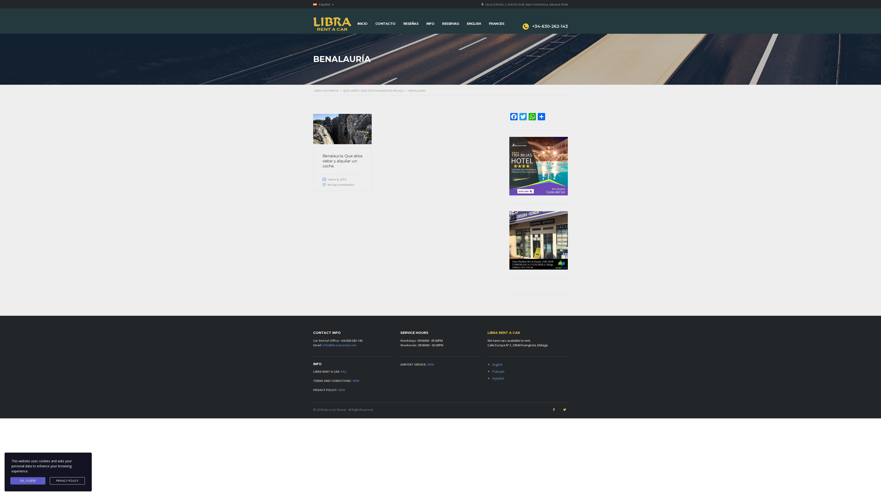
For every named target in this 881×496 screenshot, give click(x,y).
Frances (497, 24)
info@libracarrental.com (339, 345)
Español (498, 378)
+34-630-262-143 (351, 340)
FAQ (343, 371)
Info (430, 24)
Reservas (450, 24)
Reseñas (411, 24)
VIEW (355, 381)
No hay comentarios (341, 185)
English (474, 24)
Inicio (362, 24)
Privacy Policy (67, 481)
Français (498, 371)
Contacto (385, 24)
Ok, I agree (28, 481)
